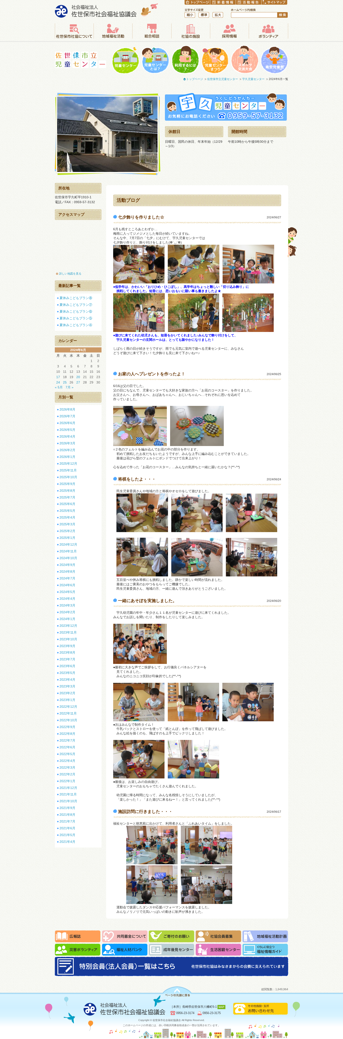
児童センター (125, 59)
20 (78, 377)
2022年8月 (67, 734)
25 (65, 382)
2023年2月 (67, 693)
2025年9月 (67, 484)
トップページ (194, 79)
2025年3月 (67, 524)
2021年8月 (67, 814)
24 (58, 382)
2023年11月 (68, 632)
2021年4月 (67, 842)
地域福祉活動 (113, 31)
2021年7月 (67, 821)
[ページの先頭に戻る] (177, 991)
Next (164, 134)
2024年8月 (67, 571)
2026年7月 (67, 416)
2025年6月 (67, 504)
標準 (204, 15)
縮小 (190, 15)
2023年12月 (68, 626)
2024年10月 (68, 558)
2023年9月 (67, 646)
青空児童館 (274, 59)
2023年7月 (67, 659)
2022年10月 (68, 720)
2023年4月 (67, 679)
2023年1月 (67, 700)
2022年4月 (67, 761)
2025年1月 (67, 538)
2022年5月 (67, 754)
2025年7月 (67, 497)
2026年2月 (67, 450)
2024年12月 (68, 544)
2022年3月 (67, 767)
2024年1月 (67, 619)
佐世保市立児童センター (80, 60)
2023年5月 (67, 673)
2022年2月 (67, 774)
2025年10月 (68, 477)
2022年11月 (68, 713)
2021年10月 (68, 801)
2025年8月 (67, 490)
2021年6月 (67, 828)
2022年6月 (67, 747)
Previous (50, 134)
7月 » (70, 387)
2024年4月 (67, 598)
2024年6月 (67, 585)
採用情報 (229, 31)
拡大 (218, 15)
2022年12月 (68, 706)
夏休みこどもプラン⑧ (76, 298)
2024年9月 (67, 565)
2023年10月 (68, 639)
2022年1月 (67, 781)
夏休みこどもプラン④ (76, 325)
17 (58, 377)
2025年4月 (67, 517)
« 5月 (59, 387)
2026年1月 (67, 457)
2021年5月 (67, 835)
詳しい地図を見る (70, 273)
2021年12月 (68, 788)
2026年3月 (67, 443)
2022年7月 (67, 740)
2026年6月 (67, 423)
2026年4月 (67, 436)
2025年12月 (68, 463)
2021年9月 (67, 808)
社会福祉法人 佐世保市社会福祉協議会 (106, 10)
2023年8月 (67, 652)
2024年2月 (67, 612)
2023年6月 (67, 666)
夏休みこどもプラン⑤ (76, 318)
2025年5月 (67, 511)
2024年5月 (67, 592)
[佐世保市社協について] (74, 31)
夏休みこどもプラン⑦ (76, 305)
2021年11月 (68, 794)
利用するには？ (185, 59)
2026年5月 (67, 430)
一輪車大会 (244, 59)
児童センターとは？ (155, 59)
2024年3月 (67, 605)
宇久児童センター (253, 79)
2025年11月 (68, 470)
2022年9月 (67, 727)
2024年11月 (68, 551)
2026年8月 (67, 409)
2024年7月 (67, 578)
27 (78, 382)
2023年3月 (67, 686)
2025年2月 (67, 531)
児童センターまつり (215, 59)
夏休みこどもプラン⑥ (76, 311)
